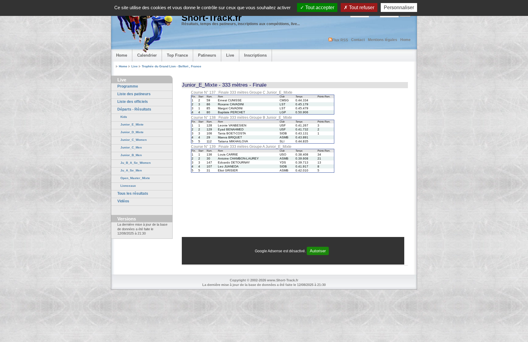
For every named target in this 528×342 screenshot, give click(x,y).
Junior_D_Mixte (132, 132)
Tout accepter (319, 7)
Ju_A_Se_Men (131, 170)
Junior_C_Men (131, 147)
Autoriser (318, 251)
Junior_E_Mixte (132, 124)
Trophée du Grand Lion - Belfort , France (171, 66)
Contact (358, 40)
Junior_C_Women (133, 139)
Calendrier (147, 55)
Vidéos (123, 201)
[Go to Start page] (143, 29)
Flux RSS (340, 40)
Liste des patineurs (134, 94)
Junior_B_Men (131, 155)
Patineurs (207, 55)
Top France (177, 55)
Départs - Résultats (134, 109)
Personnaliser (399, 7)
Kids (123, 116)
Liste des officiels (132, 102)
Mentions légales (382, 40)
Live (230, 55)
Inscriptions (255, 55)
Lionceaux (128, 185)
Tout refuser (361, 7)
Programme (127, 86)
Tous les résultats (132, 193)
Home (405, 40)
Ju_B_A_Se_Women (135, 162)
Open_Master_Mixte (135, 178)
